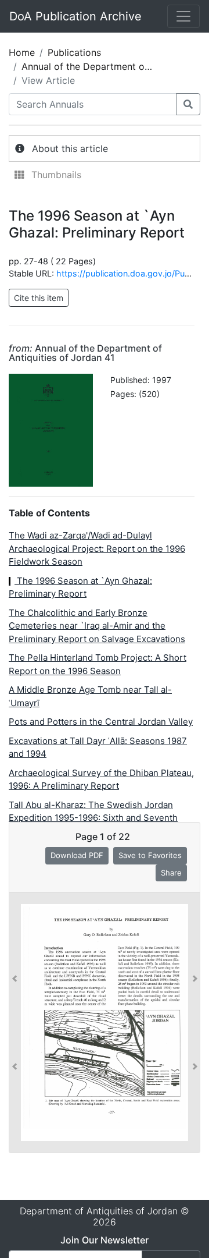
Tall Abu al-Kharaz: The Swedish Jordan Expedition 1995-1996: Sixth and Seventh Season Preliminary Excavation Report (93, 818)
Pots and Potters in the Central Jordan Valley (101, 721)
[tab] (104, 148)
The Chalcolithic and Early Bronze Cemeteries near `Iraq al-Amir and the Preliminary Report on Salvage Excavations (97, 625)
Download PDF (77, 855)
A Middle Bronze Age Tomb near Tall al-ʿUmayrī (90, 696)
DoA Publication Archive (75, 16)
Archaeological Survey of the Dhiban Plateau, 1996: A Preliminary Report (101, 779)
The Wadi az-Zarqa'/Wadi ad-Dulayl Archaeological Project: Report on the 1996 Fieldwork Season (97, 548)
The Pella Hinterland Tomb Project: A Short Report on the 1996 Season (97, 664)
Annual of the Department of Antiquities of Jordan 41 (85, 352)
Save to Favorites (150, 855)
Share (171, 872)
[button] (14, 1022)
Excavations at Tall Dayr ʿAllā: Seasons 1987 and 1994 (98, 747)
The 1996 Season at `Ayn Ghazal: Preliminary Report (80, 587)
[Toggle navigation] (183, 16)
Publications (74, 52)
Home (22, 52)
